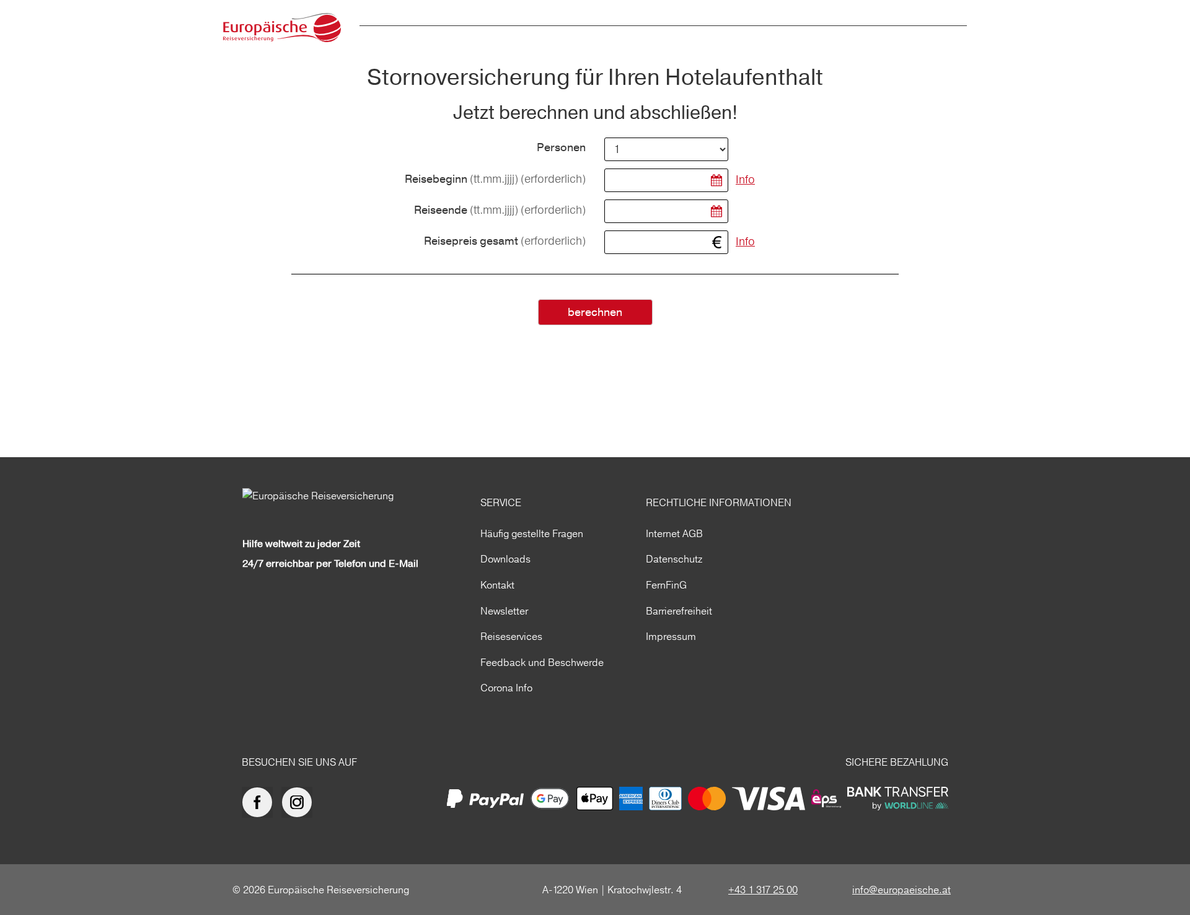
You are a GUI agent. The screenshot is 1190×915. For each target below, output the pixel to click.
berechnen (595, 312)
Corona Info (506, 687)
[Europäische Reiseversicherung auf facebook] (260, 802)
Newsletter (504, 611)
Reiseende (500, 210)
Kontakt (497, 585)
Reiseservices (511, 636)
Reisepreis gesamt (505, 241)
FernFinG (666, 585)
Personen (561, 148)
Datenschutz (674, 559)
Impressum (671, 636)
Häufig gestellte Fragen (531, 533)
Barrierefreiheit (679, 611)
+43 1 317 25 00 (763, 889)
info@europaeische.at (901, 889)
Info (745, 179)
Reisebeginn (495, 179)
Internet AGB (674, 533)
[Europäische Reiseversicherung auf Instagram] (300, 802)
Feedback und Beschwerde (542, 662)
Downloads (505, 559)
